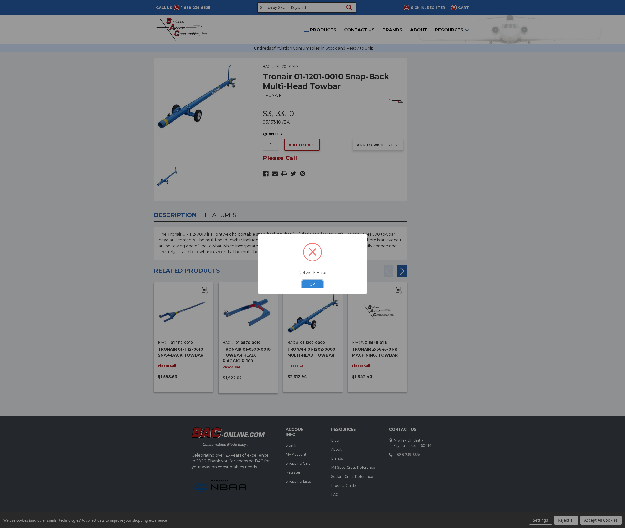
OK (312, 284)
